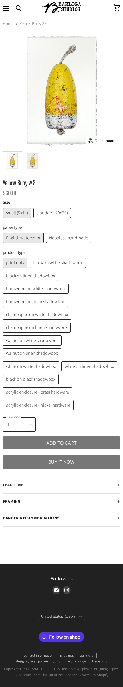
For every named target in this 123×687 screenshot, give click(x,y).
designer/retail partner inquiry (38, 661)
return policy (76, 661)
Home (8, 23)
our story (86, 655)
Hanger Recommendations (31, 518)
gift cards (67, 655)
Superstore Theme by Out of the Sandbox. (46, 675)
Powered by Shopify (93, 675)
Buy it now (61, 462)
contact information (39, 655)
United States (59, 616)
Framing (12, 501)
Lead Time (13, 485)
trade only (99, 661)
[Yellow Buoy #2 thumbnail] (12, 161)
